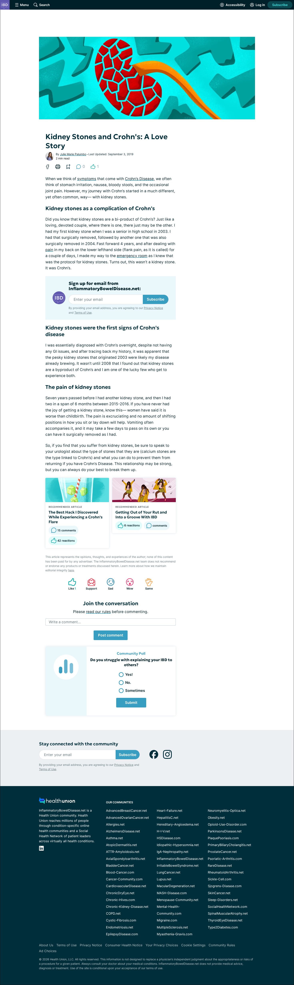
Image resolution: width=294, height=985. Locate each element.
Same (147, 584)
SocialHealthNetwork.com (227, 907)
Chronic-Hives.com (120, 900)
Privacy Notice (153, 308)
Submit (131, 702)
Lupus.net (164, 879)
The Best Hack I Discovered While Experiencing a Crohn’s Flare (76, 517)
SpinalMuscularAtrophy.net (228, 913)
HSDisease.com (168, 838)
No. (128, 682)
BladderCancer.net (120, 865)
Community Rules (222, 945)
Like (70, 584)
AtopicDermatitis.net (121, 845)
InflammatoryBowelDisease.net (180, 859)
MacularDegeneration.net (176, 886)
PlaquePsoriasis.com (223, 838)
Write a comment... (65, 622)
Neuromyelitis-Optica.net (227, 811)
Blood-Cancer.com (120, 872)
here (71, 570)
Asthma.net (114, 838)
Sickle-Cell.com (219, 879)
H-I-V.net (163, 831)
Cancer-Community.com (124, 879)
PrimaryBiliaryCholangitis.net (229, 845)
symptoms (86, 178)
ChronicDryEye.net (120, 893)
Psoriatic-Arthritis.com (225, 859)
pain (49, 249)
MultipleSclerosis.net (172, 927)
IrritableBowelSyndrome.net (178, 865)
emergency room (132, 255)
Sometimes (135, 690)
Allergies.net (115, 824)
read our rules (98, 611)
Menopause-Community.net (177, 900)
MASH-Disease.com (172, 893)
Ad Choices (47, 951)
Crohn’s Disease (139, 178)
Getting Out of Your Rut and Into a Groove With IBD (141, 514)
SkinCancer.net (219, 893)
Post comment (110, 635)
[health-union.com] (57, 801)
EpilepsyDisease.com (122, 934)
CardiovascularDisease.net (126, 886)
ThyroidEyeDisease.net (225, 920)
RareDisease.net (220, 865)
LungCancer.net (168, 872)
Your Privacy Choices (162, 945)
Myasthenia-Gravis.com (174, 934)
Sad (108, 584)
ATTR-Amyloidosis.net (122, 852)
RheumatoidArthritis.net (226, 872)
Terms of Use (83, 312)
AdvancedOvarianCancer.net (127, 818)
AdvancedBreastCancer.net (126, 811)
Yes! (129, 674)
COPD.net (113, 913)
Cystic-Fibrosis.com (121, 920)
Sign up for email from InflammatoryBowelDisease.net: (105, 286)
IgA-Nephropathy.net (172, 852)
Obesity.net (216, 818)
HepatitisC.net (167, 818)
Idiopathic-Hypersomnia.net (178, 845)
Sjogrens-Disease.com (225, 886)
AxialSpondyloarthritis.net (125, 859)
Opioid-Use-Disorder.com (227, 824)
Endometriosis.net (119, 927)
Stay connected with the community (78, 744)
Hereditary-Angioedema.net (178, 824)
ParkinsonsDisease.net (225, 831)
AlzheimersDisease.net (123, 831)
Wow (127, 584)
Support (90, 584)
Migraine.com (167, 920)
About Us (46, 945)
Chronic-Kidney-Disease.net (127, 907)
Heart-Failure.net (169, 811)
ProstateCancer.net (222, 852)
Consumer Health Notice (123, 945)
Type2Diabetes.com (223, 927)
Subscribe (280, 5)
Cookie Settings (193, 945)
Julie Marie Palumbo (73, 154)
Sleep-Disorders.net (223, 900)
